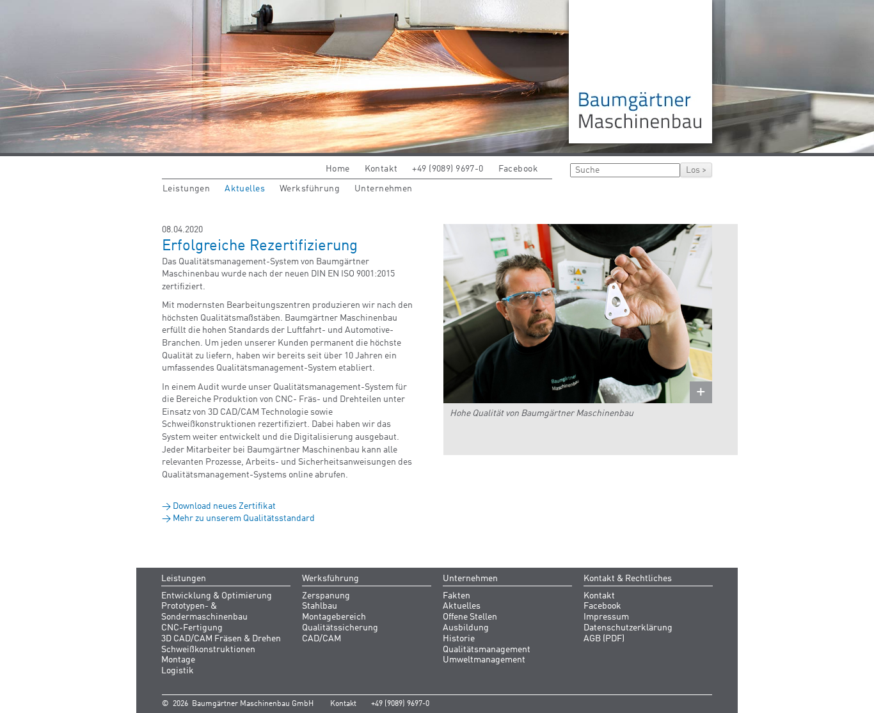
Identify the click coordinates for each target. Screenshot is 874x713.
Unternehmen (383, 188)
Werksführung (310, 188)
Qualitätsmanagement (486, 649)
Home (338, 168)
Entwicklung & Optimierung (216, 595)
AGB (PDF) (604, 638)
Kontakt (381, 168)
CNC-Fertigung (192, 627)
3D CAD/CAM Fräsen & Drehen (221, 638)
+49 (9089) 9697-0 (447, 168)
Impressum (606, 617)
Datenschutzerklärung (628, 627)
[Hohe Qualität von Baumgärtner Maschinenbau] (577, 313)
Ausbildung (466, 627)
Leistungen (186, 188)
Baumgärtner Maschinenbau (640, 71)
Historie (459, 638)
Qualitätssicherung (340, 627)
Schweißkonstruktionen (208, 649)
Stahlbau (319, 606)
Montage (178, 659)
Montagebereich (334, 617)
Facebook (518, 168)
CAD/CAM (321, 638)
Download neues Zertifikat (224, 506)
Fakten (456, 595)
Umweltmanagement (484, 659)
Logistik (177, 670)
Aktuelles (245, 188)
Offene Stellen (470, 617)
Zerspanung (326, 595)
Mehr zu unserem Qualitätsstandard (244, 518)
